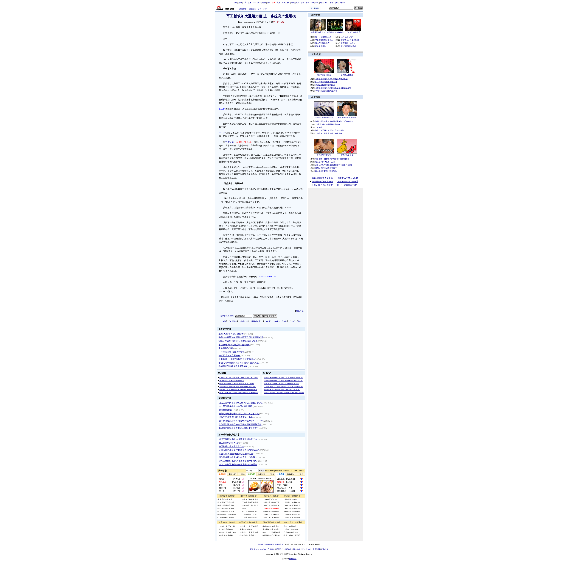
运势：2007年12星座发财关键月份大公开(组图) (333, 165)
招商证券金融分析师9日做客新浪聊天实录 (238, 341)
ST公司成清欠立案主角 (229, 355)
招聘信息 (288, 549)
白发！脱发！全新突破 (293, 522)
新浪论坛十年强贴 (348, 43)
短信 (322, 3)
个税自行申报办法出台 (324, 117)
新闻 (240, 3)
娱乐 (249, 3)
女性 (298, 3)
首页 (235, 3)
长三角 (222, 109)
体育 (245, 3)
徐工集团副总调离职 (228, 443)
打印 (292, 321)
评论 (224, 321)
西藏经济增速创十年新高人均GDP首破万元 (239, 414)
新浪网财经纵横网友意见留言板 (270, 544)
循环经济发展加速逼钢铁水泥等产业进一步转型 (241, 421)
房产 (288, 3)
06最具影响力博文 (318, 32)
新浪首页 (243, 9)
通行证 (342, 3)
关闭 (299, 321)
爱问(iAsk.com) (227, 316)
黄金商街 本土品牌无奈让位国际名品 (236, 454)
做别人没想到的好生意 (272, 532)
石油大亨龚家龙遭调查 (347, 117)
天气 (317, 3)
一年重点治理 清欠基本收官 (231, 352)
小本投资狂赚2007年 (271, 529)
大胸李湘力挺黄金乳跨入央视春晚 (328, 133)
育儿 (312, 171)
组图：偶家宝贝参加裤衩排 (326, 168)
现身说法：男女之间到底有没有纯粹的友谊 (332, 159)
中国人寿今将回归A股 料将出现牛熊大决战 (239, 363)
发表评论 (299, 311)
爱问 (326, 3)
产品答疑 (324, 549)
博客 (269, 3)
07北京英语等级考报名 (324, 40)
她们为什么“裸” (347, 37)
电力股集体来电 (226, 348)
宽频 (278, 3)
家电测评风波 (320, 46)
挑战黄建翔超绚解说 (335, 32)
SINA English (306, 549)
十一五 (222, 133)
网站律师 (296, 549)
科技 (264, 3)
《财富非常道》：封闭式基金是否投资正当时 (333, 88)
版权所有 (293, 559)
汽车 (283, 3)
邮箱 (331, 3)
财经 (254, 3)
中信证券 (229, 142)
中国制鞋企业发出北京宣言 (231, 446)
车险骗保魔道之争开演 (347, 181)
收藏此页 (244, 321)
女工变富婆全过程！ (292, 532)
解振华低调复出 (226, 410)
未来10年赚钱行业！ (226, 529)
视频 (318, 54)
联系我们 (279, 549)
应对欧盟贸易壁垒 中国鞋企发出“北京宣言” (239, 450)
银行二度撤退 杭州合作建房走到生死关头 (238, 439)
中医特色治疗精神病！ (272, 535)
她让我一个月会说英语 (249, 526)
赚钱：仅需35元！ (291, 526)
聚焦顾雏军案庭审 (324, 155)
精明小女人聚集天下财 (249, 532)
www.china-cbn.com (268, 276)
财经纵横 (252, 9)
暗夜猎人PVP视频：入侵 (325, 162)
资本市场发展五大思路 (347, 178)
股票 (259, 3)
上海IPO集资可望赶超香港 (231, 334)
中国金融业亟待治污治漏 (325, 85)
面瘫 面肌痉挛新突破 (271, 522)
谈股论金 (233, 321)
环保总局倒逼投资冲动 (322, 181)
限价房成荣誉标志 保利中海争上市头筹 (237, 457)
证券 (259, 9)
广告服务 (271, 549)
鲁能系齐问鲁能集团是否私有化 (233, 366)
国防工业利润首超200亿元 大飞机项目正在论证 (241, 403)
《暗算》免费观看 (353, 32)
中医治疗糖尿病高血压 (248, 522)
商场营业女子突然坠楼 (350, 40)
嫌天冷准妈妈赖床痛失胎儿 (326, 171)
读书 (302, 3)
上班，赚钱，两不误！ (293, 535)
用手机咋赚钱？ (246, 529)
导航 (336, 3)
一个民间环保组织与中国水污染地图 (235, 406)
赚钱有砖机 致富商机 (271, 526)
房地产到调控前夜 (322, 43)
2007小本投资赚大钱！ (227, 532)
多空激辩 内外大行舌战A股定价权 (234, 345)
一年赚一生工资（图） (227, 526)
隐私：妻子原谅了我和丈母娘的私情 (329, 130)
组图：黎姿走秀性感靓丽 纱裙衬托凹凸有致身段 (334, 121)
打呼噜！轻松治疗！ (292, 529)
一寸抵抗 (318, 127)
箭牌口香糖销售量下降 (322, 178)
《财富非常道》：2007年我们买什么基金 (331, 79)
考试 (307, 3)
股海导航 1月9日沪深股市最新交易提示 (237, 359)
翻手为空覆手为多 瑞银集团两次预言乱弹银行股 (241, 337)
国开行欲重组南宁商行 (347, 185)
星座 (312, 3)
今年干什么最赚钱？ (248, 535)
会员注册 (316, 549)
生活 (312, 168)
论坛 (338, 43)
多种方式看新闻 (280, 321)
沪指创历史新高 (347, 155)
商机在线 (232, 522)
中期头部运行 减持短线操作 (326, 91)
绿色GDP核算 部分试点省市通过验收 (236, 417)
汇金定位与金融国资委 (322, 185)
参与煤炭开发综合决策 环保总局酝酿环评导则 (240, 424)
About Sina (262, 549)
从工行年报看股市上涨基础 (326, 82)
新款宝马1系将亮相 (348, 46)
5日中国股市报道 (324, 75)
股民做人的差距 (347, 75)
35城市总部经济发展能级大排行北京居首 (238, 428)
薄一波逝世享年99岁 (323, 37)
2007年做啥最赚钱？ (226, 535)
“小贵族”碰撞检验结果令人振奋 (327, 124)
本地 (225, 522)
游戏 (293, 3)
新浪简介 (253, 549)
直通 (220, 522)
